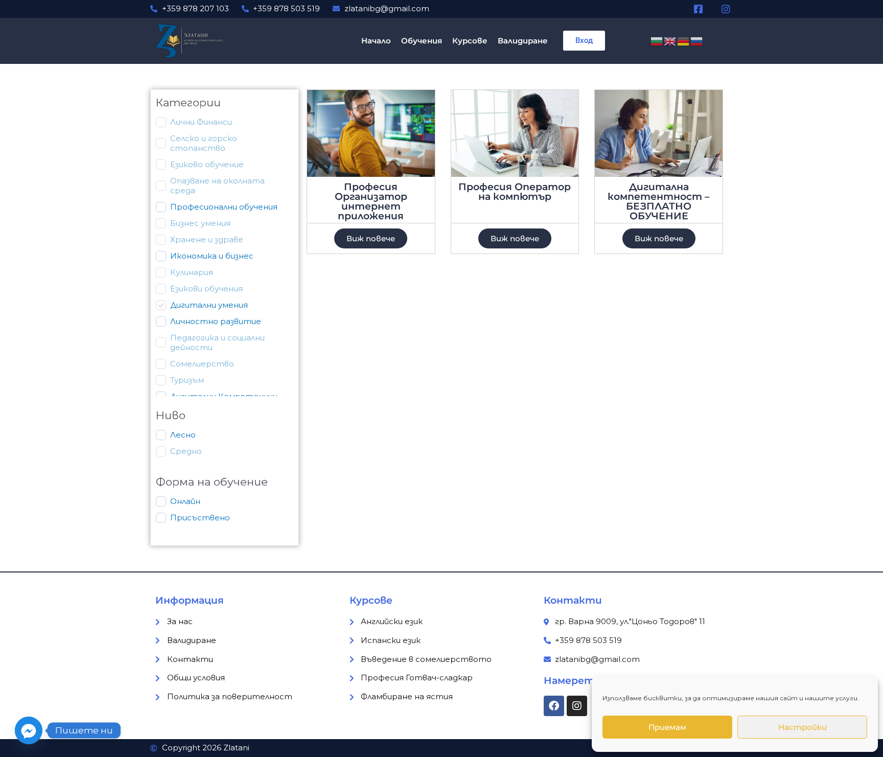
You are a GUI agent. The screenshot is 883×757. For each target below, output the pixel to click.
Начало (376, 40)
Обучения (421, 40)
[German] (683, 40)
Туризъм (187, 380)
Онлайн (185, 501)
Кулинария (191, 272)
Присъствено (200, 517)
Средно (186, 451)
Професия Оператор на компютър (514, 191)
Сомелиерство (202, 364)
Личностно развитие (215, 321)
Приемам (667, 727)
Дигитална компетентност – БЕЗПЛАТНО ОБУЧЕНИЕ (659, 201)
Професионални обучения (223, 207)
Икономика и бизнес (211, 256)
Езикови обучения (206, 288)
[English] (670, 40)
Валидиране (523, 40)
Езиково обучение (207, 164)
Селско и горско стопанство (203, 143)
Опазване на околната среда (217, 186)
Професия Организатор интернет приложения (371, 201)
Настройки (802, 727)
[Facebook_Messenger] (28, 730)
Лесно (183, 435)
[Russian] (697, 40)
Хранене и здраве (206, 239)
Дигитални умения (209, 305)
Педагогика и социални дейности (217, 343)
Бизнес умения (200, 223)
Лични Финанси (201, 122)
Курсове (469, 40)
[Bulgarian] (657, 40)
